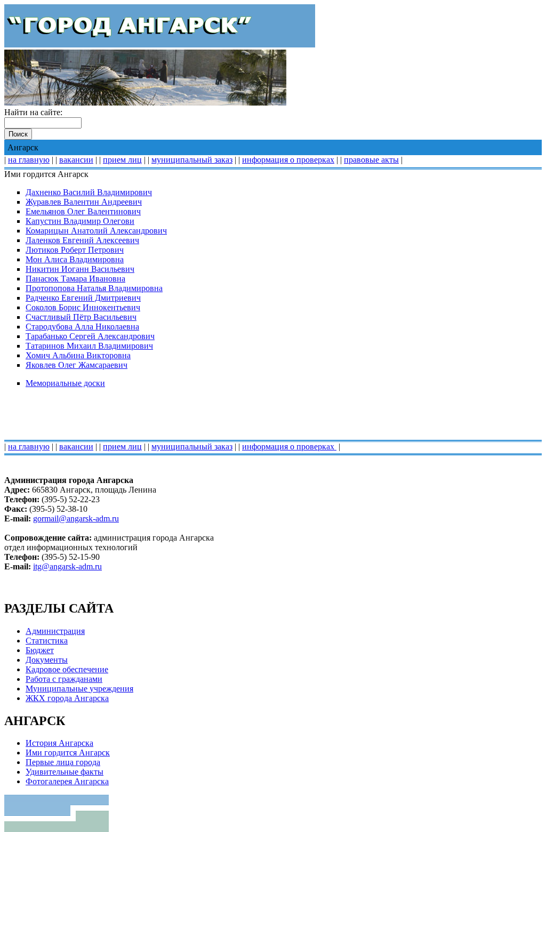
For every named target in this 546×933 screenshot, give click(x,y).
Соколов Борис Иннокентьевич (83, 307)
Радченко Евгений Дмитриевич (83, 297)
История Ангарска (59, 742)
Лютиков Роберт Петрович (75, 249)
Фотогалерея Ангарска (67, 781)
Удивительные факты (64, 771)
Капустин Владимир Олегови (80, 221)
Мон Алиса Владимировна (75, 259)
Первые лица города (63, 762)
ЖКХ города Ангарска (67, 698)
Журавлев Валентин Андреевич (84, 201)
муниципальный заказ (191, 159)
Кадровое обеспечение (67, 669)
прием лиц (122, 159)
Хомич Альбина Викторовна (78, 355)
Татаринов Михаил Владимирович (89, 345)
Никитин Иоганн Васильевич (80, 269)
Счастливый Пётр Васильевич (81, 316)
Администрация (55, 631)
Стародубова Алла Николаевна (82, 326)
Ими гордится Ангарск (68, 752)
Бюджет (40, 650)
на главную (29, 159)
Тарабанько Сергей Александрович (90, 336)
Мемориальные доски (65, 383)
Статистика (47, 640)
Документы (47, 659)
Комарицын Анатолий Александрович (96, 230)
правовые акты (371, 159)
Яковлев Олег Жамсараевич (76, 364)
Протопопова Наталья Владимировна (94, 288)
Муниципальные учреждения (79, 688)
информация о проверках (288, 159)
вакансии (76, 159)
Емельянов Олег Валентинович (83, 211)
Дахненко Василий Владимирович (89, 192)
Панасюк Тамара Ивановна (75, 278)
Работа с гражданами (64, 678)
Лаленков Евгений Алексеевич (82, 240)
